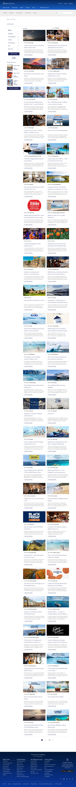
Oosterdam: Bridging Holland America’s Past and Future (33, 160)
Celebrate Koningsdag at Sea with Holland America (32, 245)
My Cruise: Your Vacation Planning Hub (57, 130)
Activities (10, 39)
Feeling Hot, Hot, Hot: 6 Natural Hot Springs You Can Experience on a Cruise (57, 188)
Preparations (55, 156)
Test (53, 241)
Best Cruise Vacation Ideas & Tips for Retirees (33, 698)
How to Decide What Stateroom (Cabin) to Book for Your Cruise (34, 188)
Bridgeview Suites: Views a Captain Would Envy (56, 216)
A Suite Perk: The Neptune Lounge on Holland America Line (57, 528)
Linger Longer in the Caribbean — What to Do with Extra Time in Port (57, 160)
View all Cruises (13, 88)
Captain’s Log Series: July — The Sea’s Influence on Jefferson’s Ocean (33, 131)
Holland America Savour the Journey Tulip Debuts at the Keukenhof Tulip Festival (57, 245)
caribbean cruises (15, 81)
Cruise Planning (11, 42)
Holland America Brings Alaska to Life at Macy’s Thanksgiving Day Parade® (57, 443)
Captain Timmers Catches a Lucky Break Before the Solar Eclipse (34, 46)
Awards (31, 467)
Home (8, 19)
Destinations (10, 33)
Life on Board (56, 524)
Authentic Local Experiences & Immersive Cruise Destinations (31, 273)
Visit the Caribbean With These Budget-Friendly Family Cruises (34, 443)
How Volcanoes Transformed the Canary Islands (34, 75)
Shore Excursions (33, 609)
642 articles (25, 28)
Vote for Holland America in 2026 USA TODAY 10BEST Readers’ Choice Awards (33, 471)
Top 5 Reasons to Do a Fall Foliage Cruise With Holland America (34, 584)
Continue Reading (28, 83)
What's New (10, 48)
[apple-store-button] (71, 770)
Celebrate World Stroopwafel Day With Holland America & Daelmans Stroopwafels (57, 584)
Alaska (54, 297)
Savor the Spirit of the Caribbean (56, 697)
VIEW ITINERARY (15, 69)
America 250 (51, 414)
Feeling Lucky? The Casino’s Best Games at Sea (34, 499)
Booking (31, 184)
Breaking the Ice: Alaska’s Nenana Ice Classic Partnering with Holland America (58, 301)
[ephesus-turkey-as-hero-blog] (34, 256)
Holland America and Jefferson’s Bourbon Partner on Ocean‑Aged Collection (58, 273)
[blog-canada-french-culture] (34, 596)
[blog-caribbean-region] (58, 596)
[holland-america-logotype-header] (9, 3)
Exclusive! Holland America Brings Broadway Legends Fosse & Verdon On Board (57, 641)
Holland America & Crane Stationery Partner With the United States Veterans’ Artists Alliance (57, 329)
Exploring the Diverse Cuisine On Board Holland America (34, 669)
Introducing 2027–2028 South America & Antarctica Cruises (33, 556)
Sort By (53, 28)
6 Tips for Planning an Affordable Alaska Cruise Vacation (57, 669)
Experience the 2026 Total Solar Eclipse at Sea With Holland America (33, 726)
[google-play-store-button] (64, 770)
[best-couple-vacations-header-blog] (58, 540)
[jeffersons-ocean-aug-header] (58, 30)
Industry (31, 269)
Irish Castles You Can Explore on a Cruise (34, 300)
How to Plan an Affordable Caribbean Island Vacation (57, 726)
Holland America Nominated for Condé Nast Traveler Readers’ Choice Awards (34, 216)
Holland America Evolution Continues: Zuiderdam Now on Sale (57, 75)
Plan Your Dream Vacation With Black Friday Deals (33, 528)
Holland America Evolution (35, 156)
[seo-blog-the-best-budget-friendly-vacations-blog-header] (34, 426)
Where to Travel (56, 552)
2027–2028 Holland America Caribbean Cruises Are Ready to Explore (57, 103)
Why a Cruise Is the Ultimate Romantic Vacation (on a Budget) (57, 556)
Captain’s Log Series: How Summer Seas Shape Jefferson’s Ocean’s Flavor (57, 46)
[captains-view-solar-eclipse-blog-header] (34, 30)
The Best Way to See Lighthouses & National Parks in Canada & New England (33, 641)
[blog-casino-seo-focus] (34, 483)
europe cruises (16, 65)
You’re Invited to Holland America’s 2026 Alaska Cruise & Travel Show (34, 329)
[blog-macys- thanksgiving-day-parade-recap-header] (58, 426)
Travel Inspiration (11, 36)
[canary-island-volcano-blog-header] (34, 58)
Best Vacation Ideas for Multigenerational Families (58, 499)
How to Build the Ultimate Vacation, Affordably (56, 386)
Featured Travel (56, 71)
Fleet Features (32, 99)
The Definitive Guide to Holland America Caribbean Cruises (32, 358)
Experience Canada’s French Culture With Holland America (33, 613)
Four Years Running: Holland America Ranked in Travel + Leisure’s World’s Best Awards (34, 103)
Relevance (57, 28)
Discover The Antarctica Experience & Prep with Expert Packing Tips (57, 358)
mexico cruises (16, 73)
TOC (9, 45)
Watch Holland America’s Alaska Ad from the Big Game (34, 386)
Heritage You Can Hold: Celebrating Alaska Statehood (33, 414)
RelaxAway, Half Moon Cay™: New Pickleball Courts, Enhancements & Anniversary (56, 471)
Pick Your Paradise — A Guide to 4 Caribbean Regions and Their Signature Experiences (57, 613)
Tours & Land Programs (34, 637)
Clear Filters (14, 58)
